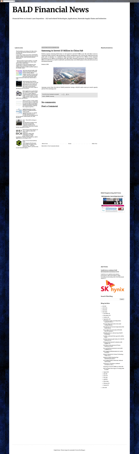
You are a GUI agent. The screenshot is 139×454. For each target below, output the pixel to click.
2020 (103, 306)
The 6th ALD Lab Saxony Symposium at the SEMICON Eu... (113, 327)
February (105, 383)
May (104, 377)
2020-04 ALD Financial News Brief (30, 141)
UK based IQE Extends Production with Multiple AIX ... (112, 343)
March (105, 381)
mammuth (72, 450)
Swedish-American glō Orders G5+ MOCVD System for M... (113, 339)
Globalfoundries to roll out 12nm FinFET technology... (113, 333)
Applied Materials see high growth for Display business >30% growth (29, 110)
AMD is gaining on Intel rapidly (30, 100)
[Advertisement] (63, 33)
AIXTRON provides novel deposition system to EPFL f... (112, 321)
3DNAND (47, 96)
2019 (103, 308)
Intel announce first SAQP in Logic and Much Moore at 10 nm (30, 82)
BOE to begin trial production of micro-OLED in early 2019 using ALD (30, 131)
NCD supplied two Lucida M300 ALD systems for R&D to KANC (30, 91)
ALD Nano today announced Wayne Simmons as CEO (111, 346)
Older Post (94, 143)
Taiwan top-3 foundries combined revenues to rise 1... (111, 364)
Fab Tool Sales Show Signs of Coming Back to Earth (113, 369)
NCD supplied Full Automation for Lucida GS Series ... (113, 352)
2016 (103, 387)
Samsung (52, 96)
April (104, 379)
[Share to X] (65, 94)
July (104, 373)
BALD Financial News (50, 9)
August (105, 372)
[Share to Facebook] (67, 94)
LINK (47, 64)
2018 (103, 309)
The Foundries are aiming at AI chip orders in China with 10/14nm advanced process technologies (26, 52)
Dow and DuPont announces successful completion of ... (112, 349)
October (105, 317)
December (106, 313)
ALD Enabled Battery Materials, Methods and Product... (113, 361)
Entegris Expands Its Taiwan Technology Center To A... (113, 355)
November (106, 315)
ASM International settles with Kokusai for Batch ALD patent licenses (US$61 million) (30, 71)
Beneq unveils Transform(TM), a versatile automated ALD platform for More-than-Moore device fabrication (26, 62)
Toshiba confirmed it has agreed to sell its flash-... (113, 336)
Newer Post (45, 143)
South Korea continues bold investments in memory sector (110, 271)
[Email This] (62, 94)
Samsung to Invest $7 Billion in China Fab (113, 366)
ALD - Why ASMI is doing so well (29, 120)
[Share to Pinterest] (68, 94)
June (104, 375)
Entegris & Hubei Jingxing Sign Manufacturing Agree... (110, 358)
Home (69, 143)
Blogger (83, 450)
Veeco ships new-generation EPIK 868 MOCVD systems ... (112, 330)
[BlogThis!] (64, 94)
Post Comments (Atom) (53, 146)
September (106, 319)
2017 (103, 311)
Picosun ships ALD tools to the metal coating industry (112, 324)
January (105, 385)
